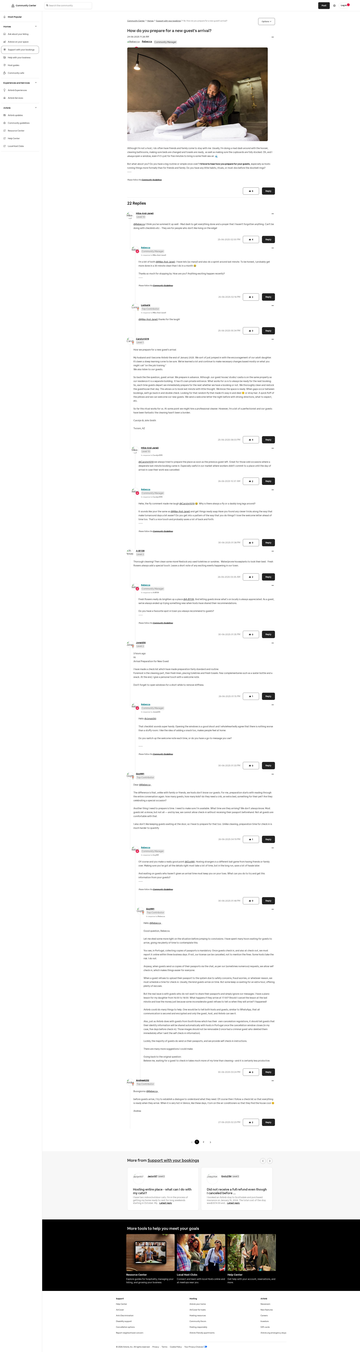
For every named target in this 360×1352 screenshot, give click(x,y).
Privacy (155, 1347)
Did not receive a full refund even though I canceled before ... (237, 1191)
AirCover (120, 1310)
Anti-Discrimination (124, 1316)
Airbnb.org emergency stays (273, 1333)
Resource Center (16, 131)
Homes (150, 21)
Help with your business (19, 58)
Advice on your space (18, 42)
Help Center (14, 138)
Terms (164, 1347)
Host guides (13, 65)
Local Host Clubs (16, 146)
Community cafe (16, 73)
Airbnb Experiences (17, 90)
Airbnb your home (198, 1304)
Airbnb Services (15, 98)
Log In (344, 5)
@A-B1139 (188, 599)
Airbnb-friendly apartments (202, 1333)
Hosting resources (198, 1316)
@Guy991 (190, 862)
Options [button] (265, 21)
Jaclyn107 (152, 1176)
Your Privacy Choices (193, 1347)
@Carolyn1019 (146, 462)
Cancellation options (125, 1327)
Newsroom (265, 1304)
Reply (268, 191)
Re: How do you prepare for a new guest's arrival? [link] (205, 21)
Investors (265, 1321)
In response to (153, 255)
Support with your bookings (21, 50)
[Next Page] (210, 1142)
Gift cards (265, 1327)
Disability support (124, 1321)
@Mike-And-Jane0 (165, 262)
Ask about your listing (18, 34)
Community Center (136, 21)
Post (324, 5)
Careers (264, 1316)
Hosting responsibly (198, 1327)
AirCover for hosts (198, 1310)
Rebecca (147, 41)
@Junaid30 (150, 719)
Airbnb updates (15, 115)
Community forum (198, 1321)
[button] (272, 37)
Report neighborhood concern (129, 1333)
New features (267, 1310)
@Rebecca (139, 224)
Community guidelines (19, 123)
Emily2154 (226, 1176)
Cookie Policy (176, 1347)
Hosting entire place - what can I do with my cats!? (162, 1191)
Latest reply (165, 1203)
